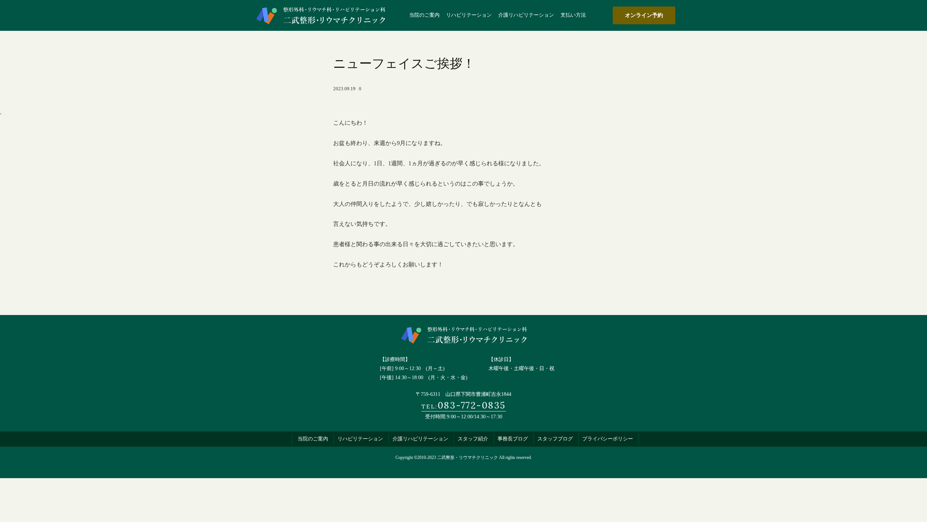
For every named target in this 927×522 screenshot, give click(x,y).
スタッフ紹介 (473, 439)
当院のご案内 (313, 439)
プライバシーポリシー (607, 439)
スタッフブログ (555, 439)
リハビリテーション (360, 439)
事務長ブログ (513, 439)
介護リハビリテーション (420, 439)
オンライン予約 (644, 15)
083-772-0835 (463, 405)
